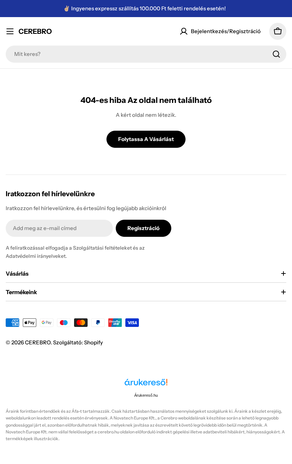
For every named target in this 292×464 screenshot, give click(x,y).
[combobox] (146, 54)
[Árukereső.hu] (146, 385)
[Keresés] (276, 54)
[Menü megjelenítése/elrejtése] (10, 31)
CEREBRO (35, 31)
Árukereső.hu (146, 395)
